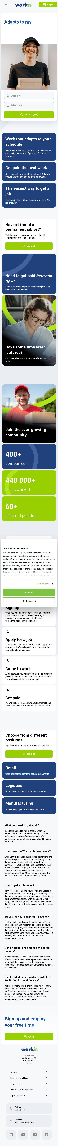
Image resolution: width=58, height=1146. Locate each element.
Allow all (29, 592)
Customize (27, 601)
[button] (5, 4)
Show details (43, 584)
